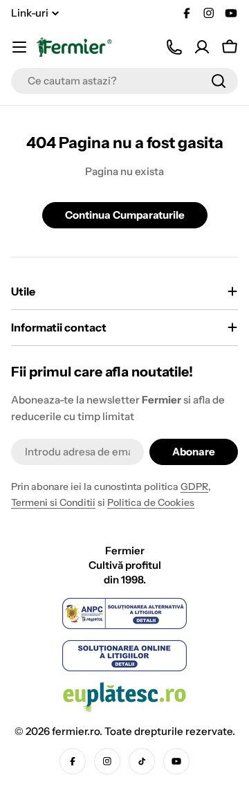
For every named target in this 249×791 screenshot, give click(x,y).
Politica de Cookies (150, 502)
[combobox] (124, 81)
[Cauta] (218, 81)
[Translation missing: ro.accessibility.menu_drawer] (19, 47)
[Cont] (202, 47)
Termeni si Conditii (53, 502)
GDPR (194, 486)
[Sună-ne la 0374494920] (174, 47)
